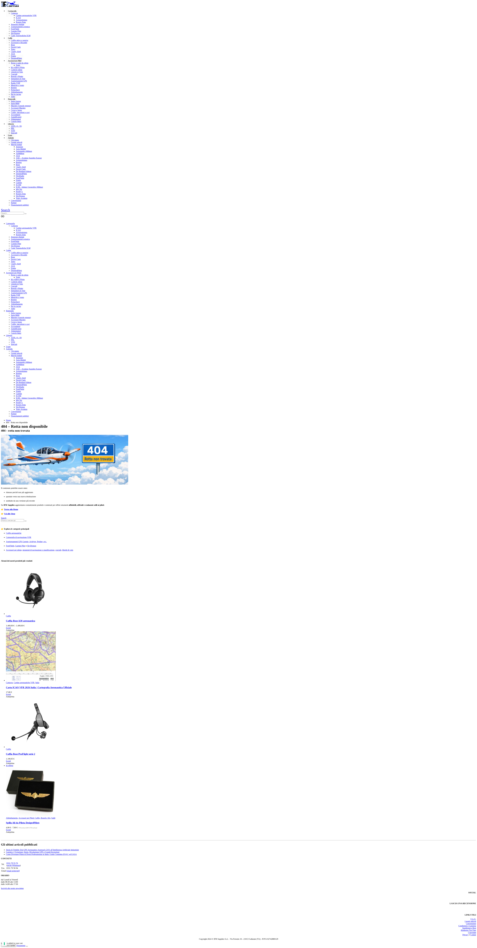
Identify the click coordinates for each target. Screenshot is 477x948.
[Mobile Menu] (2, 219)
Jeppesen (19, 147)
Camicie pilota (16, 70)
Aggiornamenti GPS (19, 81)
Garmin (19, 183)
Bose (13, 45)
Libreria (11, 124)
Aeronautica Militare (24, 151)
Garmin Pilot (16, 31)
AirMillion (20, 153)
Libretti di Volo (17, 72)
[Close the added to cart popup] (27, 946)
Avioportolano (21, 20)
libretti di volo (67, 550)
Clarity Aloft (16, 51)
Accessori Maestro (18, 108)
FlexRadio (20, 176)
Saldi (53, 818)
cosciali (58, 550)
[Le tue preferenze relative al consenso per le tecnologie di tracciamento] (4, 943)
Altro (13, 309)
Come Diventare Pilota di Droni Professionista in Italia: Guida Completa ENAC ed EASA (41, 854)
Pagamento (21, 946)
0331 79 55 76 (12, 863)
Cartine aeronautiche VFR (26, 15)
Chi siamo (15, 140)
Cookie (473, 935)
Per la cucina (16, 306)
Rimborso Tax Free (468, 930)
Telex (13, 49)
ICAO (18, 18)
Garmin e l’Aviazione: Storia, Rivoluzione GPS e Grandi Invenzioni (32, 852)
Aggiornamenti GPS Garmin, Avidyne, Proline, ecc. (26, 542)
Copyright (472, 932)
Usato (8, 347)
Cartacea (14, 13)
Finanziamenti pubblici (20, 205)
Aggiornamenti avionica (20, 27)
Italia (37, 683)
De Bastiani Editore (23, 171)
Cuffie (10, 38)
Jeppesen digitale (17, 24)
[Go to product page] (241, 590)
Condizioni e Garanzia (467, 926)
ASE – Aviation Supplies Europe (29, 158)
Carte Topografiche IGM (20, 36)
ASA (13, 54)
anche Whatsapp (13, 865)
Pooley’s (19, 191)
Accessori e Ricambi (19, 43)
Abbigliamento (17, 92)
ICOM (18, 185)
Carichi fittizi (16, 121)
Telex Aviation (21, 198)
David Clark (16, 47)
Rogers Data (21, 22)
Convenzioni (16, 200)
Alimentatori (16, 119)
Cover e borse (16, 110)
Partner (14, 203)
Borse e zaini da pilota (19, 63)
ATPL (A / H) (16, 126)
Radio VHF (15, 83)
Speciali (14, 344)
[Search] (25, 213)
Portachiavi (15, 90)
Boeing (14, 88)
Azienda (11, 138)
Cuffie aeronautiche (13, 533)
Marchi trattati (16, 144)
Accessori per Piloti (14, 61)
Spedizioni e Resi (469, 928)
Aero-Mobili (21, 149)
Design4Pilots (21, 174)
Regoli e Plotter (17, 76)
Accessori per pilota (13, 550)
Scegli (8, 628)
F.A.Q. (473, 919)
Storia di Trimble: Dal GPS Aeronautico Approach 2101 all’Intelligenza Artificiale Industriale (42, 850)
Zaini (18, 65)
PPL (12, 128)
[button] (5, 210)
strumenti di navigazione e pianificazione (38, 550)
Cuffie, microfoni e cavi (20, 112)
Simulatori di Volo (18, 79)
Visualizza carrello (8, 946)
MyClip (19, 189)
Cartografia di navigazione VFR (18, 537)
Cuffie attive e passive (19, 40)
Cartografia (12, 11)
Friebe (18, 180)
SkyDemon (15, 33)
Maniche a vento (17, 85)
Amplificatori (16, 117)
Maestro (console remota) (21, 106)
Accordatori (15, 115)
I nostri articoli (16, 142)
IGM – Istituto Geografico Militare (29, 187)
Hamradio (11, 99)
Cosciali (14, 74)
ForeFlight (15, 29)
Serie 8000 (15, 103)
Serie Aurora (16, 101)
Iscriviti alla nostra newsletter (12, 888)
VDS (13, 342)
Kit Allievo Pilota (18, 67)
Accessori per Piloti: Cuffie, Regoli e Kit (34, 818)
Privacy (465, 935)
